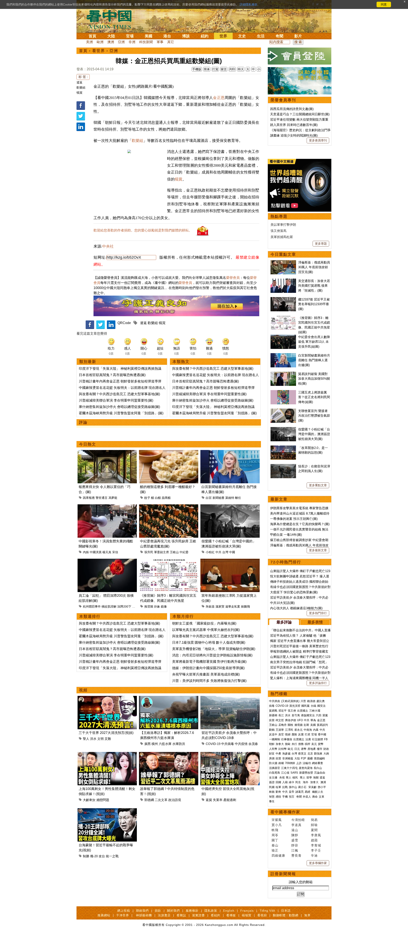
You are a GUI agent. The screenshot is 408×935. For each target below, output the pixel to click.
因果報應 (89, 497)
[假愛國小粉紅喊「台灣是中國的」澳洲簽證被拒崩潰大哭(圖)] (230, 507)
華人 (288, 777)
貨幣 (320, 744)
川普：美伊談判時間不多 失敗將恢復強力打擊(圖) (209, 681)
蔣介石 (302, 787)
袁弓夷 (296, 715)
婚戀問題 (102, 800)
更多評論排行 (318, 683)
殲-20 (94, 856)
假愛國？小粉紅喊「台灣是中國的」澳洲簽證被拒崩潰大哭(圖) (314, 434)
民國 (272, 787)
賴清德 (311, 701)
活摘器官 (274, 768)
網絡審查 (317, 763)
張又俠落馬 (278, 231)
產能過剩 (229, 800)
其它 (170, 42)
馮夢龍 (112, 497)
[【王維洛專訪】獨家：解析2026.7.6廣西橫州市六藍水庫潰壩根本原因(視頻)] (168, 698)
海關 (316, 777)
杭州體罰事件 (92, 606)
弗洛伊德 (290, 720)
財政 (326, 748)
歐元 (290, 748)
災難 (108, 738)
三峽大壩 (314, 710)
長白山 (318, 768)
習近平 (282, 710)
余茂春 (253, 744)
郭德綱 (149, 800)
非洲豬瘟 (287, 758)
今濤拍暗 (298, 820)
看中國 (322, 734)
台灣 (225, 552)
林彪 (272, 791)
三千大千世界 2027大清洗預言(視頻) (106, 733)
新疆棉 (273, 715)
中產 (278, 753)
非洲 (132, 42)
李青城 (316, 845)
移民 (295, 777)
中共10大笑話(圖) (282, 603)
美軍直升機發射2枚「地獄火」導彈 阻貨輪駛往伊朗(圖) (213, 649)
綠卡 (291, 782)
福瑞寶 (246, 915)
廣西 (147, 744)
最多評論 (284, 622)
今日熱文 (87, 444)
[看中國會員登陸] (300, 56)
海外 (306, 782)
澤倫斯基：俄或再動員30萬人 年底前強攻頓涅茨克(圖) (314, 267)
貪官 (281, 734)
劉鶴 (272, 729)
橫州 (155, 744)
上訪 (299, 763)
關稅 (290, 724)
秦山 (275, 845)
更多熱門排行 (318, 613)
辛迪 (314, 855)
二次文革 (161, 800)
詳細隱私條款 (249, 4)
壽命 (315, 796)
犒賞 (79, 92)
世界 (223, 36)
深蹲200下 (124, 606)
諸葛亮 (299, 791)
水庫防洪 (178, 744)
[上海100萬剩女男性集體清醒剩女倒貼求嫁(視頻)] (107, 754)
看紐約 (215, 915)
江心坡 (285, 772)
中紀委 (184, 552)
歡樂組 (80, 87)
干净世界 (122, 915)
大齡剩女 (89, 800)
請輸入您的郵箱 (301, 882)
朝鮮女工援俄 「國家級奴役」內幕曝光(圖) (204, 623)
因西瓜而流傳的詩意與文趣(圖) (292, 109)
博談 (186, 36)
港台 (167, 36)
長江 (281, 715)
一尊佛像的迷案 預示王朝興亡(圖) (294, 518)
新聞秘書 (218, 497)
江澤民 (289, 729)
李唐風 (316, 835)
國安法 (321, 705)
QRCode (124, 323)
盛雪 (294, 840)
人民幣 (273, 748)
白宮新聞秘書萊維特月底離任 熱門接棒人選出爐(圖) (314, 360)
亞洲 (121, 42)
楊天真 (106, 552)
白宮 (209, 497)
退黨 (325, 715)
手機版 (196, 69)
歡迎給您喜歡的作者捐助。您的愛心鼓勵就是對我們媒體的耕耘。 (143, 230)
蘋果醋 (166, 497)
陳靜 (294, 835)
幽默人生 (317, 791)
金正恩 (218, 98)
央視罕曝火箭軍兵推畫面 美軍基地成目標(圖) (206, 674)
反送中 (273, 734)
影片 (298, 36)
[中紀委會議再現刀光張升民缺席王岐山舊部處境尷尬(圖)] (168, 507)
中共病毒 (227, 744)
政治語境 (174, 800)
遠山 (294, 830)
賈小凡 (277, 825)
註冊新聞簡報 (283, 874)
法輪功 (307, 763)
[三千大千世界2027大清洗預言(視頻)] (107, 698)
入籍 (285, 782)
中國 (232, 552)
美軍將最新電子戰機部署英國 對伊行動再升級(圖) (209, 661)
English (228, 910)
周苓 (275, 835)
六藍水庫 (165, 744)
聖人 (86, 738)
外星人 (307, 796)
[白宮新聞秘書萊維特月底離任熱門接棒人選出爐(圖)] (230, 452)
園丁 (275, 840)
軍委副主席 (161, 552)
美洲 (89, 42)
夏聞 (314, 830)
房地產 (311, 748)
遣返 (79, 82)
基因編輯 (319, 758)
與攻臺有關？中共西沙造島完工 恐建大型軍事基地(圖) (119, 394)
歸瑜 (314, 825)
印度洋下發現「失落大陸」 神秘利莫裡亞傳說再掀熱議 (213, 407)
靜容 (294, 845)
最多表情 (315, 622)
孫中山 (293, 787)
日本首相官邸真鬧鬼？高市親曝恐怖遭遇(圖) (112, 375)
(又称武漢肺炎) (290, 701)
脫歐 (287, 744)
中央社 (108, 246)
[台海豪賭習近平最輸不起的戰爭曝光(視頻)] (107, 810)
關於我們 (173, 910)
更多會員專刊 (318, 140)
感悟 (278, 796)
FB (326, 739)
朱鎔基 (210, 606)
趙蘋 (314, 840)
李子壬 (316, 850)
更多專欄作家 (318, 863)
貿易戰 (273, 710)
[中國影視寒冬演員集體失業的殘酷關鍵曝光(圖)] (107, 507)
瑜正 (275, 850)
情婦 (287, 734)
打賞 (215, 69)
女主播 (273, 777)
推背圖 (148, 606)
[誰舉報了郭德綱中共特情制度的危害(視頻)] (168, 754)
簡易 (314, 820)
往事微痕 (286, 739)
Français (247, 910)
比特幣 (282, 748)
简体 (207, 69)
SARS (294, 772)
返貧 (209, 800)
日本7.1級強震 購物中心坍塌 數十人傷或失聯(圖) (208, 642)
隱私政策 (210, 910)
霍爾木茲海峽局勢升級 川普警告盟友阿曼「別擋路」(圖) (121, 413)
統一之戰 (112, 856)
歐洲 (100, 42)
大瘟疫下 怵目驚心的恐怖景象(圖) (294, 592)
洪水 (93, 738)
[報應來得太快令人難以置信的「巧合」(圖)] (107, 452)
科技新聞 (146, 42)
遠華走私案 (232, 606)
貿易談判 (323, 724)
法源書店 (164, 915)
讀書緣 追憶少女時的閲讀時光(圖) (294, 135)
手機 (285, 796)
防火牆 (273, 763)
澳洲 (110, 42)
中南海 (308, 729)
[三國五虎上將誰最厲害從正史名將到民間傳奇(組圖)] (283, 392)
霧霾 (310, 758)
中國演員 (96, 552)
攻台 (102, 856)
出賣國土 (302, 710)
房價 (272, 758)
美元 (314, 744)
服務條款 (192, 910)
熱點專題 (279, 216)
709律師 (290, 763)
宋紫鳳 (277, 820)
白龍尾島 (274, 772)
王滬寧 (280, 729)
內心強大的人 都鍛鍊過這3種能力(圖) (296, 608)
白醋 (158, 497)
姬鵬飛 (245, 606)
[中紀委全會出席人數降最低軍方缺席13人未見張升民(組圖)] (283, 337)
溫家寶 (219, 606)
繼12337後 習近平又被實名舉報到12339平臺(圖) (314, 304)
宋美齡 (312, 787)
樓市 (319, 748)
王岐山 (174, 552)
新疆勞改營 (306, 772)
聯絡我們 (142, 910)
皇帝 (291, 791)
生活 (261, 36)
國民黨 (305, 705)
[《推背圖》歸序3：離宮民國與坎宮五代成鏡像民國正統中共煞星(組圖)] (168, 561)
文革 (321, 796)
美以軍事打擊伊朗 (283, 224)
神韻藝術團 (144, 915)
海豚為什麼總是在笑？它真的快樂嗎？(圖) (300, 524)
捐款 (158, 910)
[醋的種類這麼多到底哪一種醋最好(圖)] (168, 452)
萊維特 (229, 497)
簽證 (272, 782)
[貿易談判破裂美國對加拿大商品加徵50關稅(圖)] (283, 374)
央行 (294, 744)
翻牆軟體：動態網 (285, 915)
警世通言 (102, 497)
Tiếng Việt (267, 910)
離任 (238, 497)
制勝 (86, 856)
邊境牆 (298, 724)
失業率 (217, 800)
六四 (318, 715)
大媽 (326, 753)
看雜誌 (181, 915)
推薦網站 (104, 915)
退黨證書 (198, 915)
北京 (310, 753)
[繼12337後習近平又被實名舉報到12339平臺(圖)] (283, 299)
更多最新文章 (318, 550)
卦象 (157, 606)
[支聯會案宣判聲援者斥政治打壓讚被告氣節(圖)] (283, 411)
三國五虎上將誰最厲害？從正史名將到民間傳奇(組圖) (314, 397)
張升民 (148, 552)
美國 (148, 36)
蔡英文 (302, 753)
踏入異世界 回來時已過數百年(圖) (294, 125)
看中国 (111, 19)
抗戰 (285, 787)
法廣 (308, 739)
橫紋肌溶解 (109, 606)
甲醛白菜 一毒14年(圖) (286, 534)
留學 (309, 777)
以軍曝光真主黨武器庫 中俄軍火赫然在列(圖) (206, 630)
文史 (242, 36)
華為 (313, 720)
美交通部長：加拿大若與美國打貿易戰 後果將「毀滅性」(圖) (314, 285)
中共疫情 (241, 744)
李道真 (296, 825)
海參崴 (286, 753)
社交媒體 (317, 739)
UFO (300, 720)
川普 (303, 701)
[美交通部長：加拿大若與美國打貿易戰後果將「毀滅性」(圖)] (283, 281)
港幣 (303, 748)
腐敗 (294, 734)
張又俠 (292, 710)
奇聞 (279, 36)
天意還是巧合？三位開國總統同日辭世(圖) (300, 114)
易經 (308, 791)
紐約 (204, 36)
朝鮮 (272, 744)
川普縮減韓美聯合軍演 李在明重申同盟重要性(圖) (116, 400)
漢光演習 (294, 705)
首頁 (92, 36)
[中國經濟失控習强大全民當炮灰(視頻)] (230, 754)
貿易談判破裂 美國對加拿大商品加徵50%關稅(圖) (314, 378)
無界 (307, 915)
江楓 (294, 850)
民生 (298, 782)
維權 (281, 763)
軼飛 (275, 830)
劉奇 (278, 791)
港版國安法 (308, 715)
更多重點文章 (318, 485)
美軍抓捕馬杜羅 (282, 237)
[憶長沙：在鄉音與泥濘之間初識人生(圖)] (283, 466)
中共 (218, 552)
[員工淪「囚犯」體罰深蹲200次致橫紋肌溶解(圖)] (107, 561)
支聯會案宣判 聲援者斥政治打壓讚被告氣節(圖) (314, 415)
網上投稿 (123, 910)
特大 (241, 69)
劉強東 (318, 753)
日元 (297, 748)
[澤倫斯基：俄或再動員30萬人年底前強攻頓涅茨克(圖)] (283, 262)
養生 (272, 801)
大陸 (111, 36)
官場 (130, 36)
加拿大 (280, 744)
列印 (232, 69)
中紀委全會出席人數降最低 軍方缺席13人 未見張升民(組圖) (314, 341)
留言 (224, 69)
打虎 (307, 734)
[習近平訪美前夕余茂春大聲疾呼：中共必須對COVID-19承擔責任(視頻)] (230, 698)
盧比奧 (320, 701)
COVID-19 (213, 744)
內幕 (316, 729)
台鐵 (313, 705)
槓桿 (307, 744)
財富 (272, 753)
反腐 (301, 734)
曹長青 (296, 855)
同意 (384, 4)
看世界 (98, 51)
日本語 (286, 910)
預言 (292, 796)
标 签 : (83, 77)
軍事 (160, 42)
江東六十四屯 (289, 768)
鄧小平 (322, 787)
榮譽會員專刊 (283, 100)
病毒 (272, 705)
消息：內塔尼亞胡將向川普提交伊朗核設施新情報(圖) (212, 655)
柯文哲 (280, 720)
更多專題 (321, 243)
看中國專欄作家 (285, 812)
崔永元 (298, 729)
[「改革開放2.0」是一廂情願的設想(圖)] (283, 448)
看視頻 (262, 915)
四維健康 (278, 855)
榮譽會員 (233, 277)
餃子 (147, 497)
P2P (303, 758)
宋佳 (115, 552)
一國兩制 (274, 739)
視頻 (83, 690)
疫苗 (272, 720)
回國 (278, 782)
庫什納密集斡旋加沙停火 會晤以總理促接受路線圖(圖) (119, 407)
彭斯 (306, 724)
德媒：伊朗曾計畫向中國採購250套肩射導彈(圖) (208, 668)
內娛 (86, 552)
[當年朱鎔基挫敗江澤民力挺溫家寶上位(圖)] (230, 561)
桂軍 (278, 787)
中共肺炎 (274, 701)
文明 (100, 738)
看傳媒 (231, 915)
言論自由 (319, 772)
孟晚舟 (282, 724)
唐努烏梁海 (306, 768)
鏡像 (164, 606)
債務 (301, 744)
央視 (282, 777)
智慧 (272, 796)
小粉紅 (210, 552)
